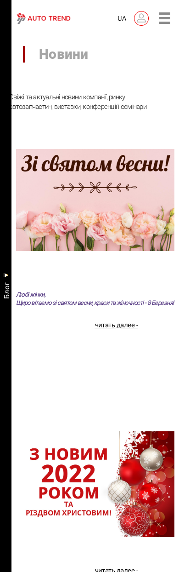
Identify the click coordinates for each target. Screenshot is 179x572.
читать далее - (116, 327)
